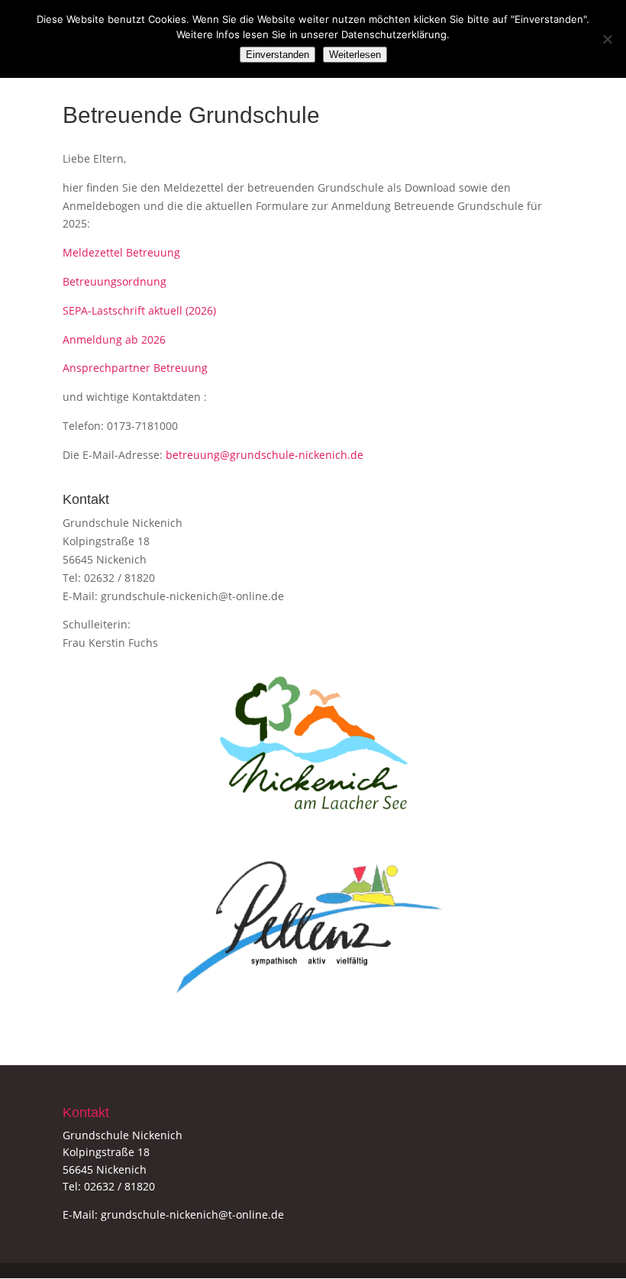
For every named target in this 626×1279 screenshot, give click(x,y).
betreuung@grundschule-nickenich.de (264, 454)
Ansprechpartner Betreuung (135, 367)
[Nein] (607, 39)
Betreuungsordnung (114, 281)
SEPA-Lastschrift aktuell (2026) (139, 310)
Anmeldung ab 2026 (114, 339)
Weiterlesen (355, 54)
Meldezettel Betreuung (121, 252)
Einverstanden (277, 54)
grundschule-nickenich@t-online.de (192, 596)
